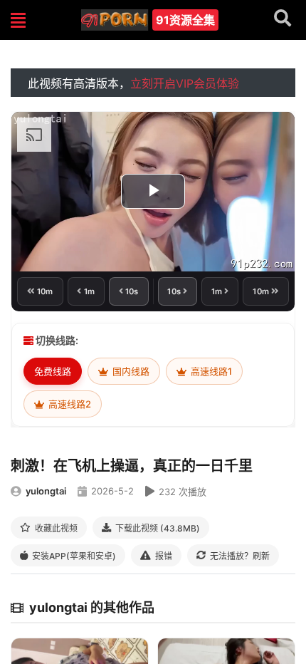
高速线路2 (68, 404)
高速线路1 (210, 371)
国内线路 (129, 371)
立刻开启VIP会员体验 (184, 83)
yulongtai (46, 491)
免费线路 (52, 371)
